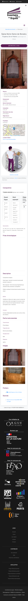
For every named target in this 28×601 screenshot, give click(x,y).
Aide (14, 555)
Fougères (5, 36)
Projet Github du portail (14, 568)
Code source (5, 1)
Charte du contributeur (14, 557)
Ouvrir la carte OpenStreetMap (9, 139)
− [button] (5, 129)
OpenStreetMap (17, 135)
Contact (14, 541)
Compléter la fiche (15, 45)
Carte (14, 534)
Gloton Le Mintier (7, 93)
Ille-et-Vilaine (13, 36)
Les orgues (14, 536)
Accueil (14, 531)
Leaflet (11, 135)
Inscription (19, 1)
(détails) (16, 178)
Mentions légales (18, 589)
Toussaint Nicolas (8, 96)
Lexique (14, 539)
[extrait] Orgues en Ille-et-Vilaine (15, 392)
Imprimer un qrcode (14, 174)
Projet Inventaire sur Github (14, 573)
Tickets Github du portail (14, 571)
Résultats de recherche (10, 29)
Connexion (13, 1)
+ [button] (5, 126)
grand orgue (21, 36)
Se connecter (14, 552)
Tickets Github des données (14, 578)
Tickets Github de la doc (14, 576)
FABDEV (12, 592)
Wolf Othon (6, 94)
